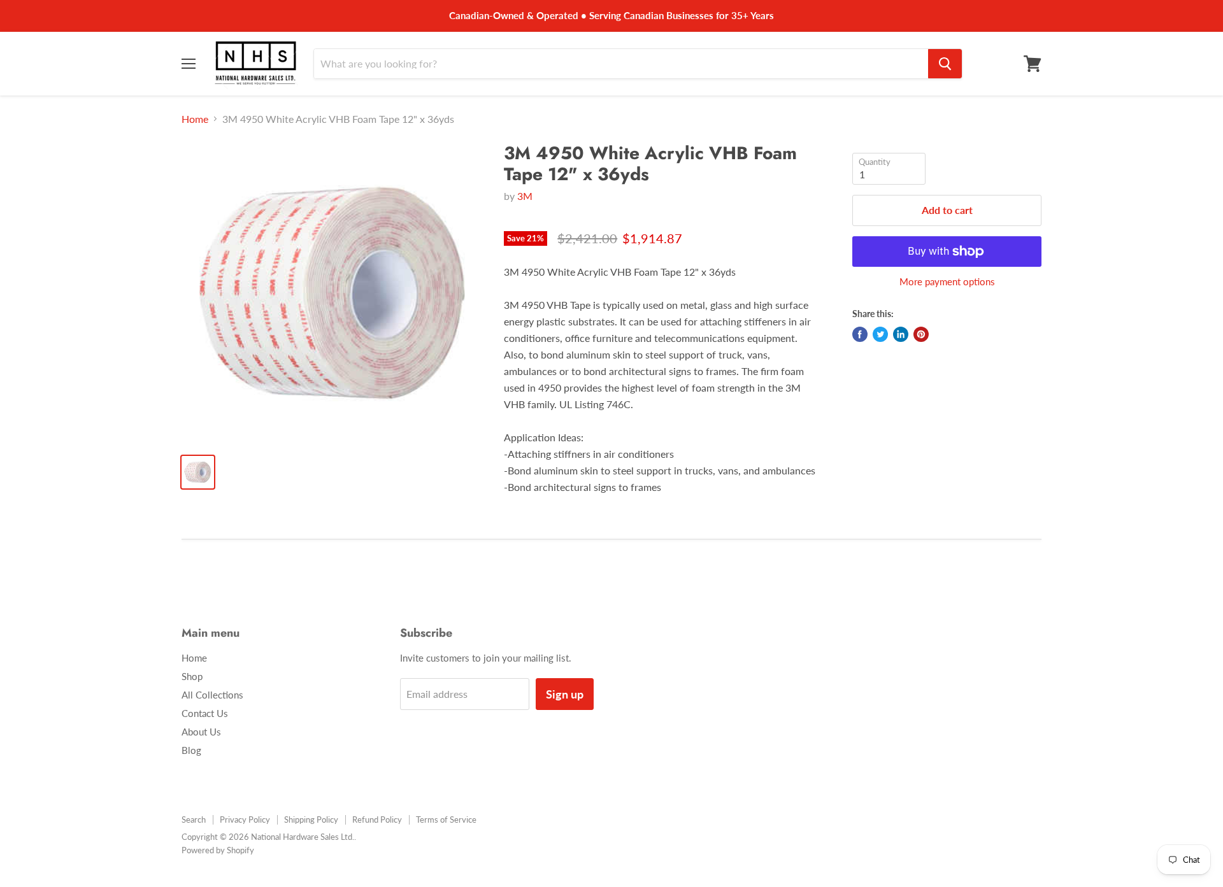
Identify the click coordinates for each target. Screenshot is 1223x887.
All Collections (212, 694)
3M (525, 196)
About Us (201, 731)
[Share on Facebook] (860, 334)
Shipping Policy (311, 819)
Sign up (564, 694)
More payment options (947, 281)
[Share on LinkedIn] (900, 334)
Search (194, 819)
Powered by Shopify (218, 850)
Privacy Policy (245, 819)
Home (195, 119)
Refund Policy (377, 819)
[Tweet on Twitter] (880, 334)
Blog (191, 750)
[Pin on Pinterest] (921, 334)
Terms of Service (446, 819)
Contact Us (205, 713)
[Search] (945, 63)
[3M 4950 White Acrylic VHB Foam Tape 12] (332, 293)
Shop (192, 676)
